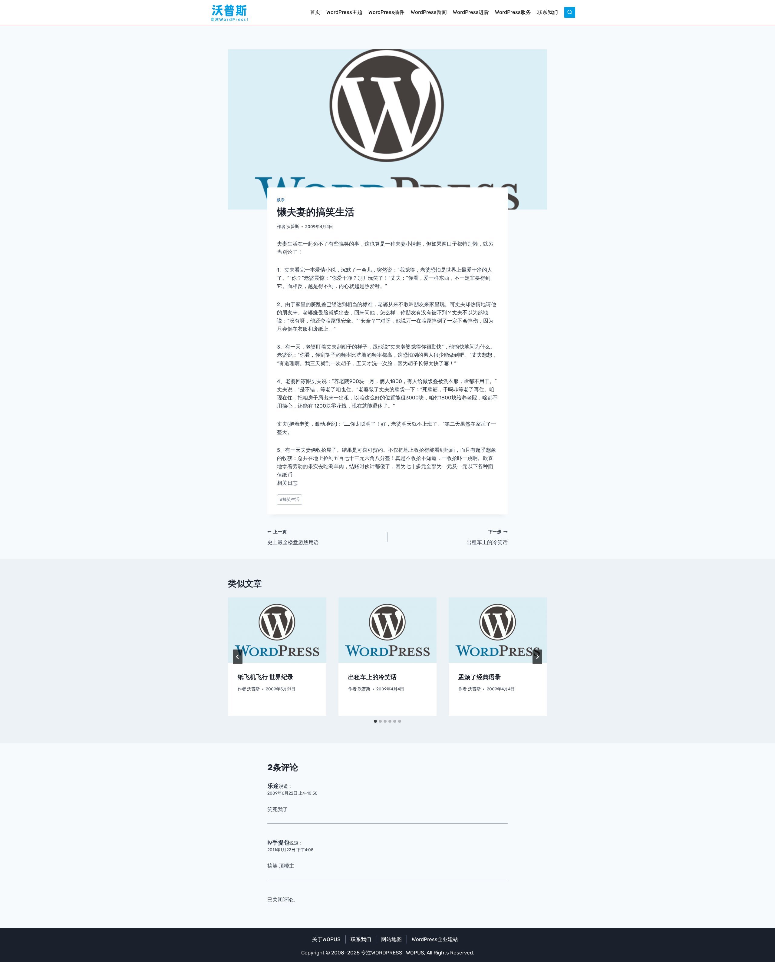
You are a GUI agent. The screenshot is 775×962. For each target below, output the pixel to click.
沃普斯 (292, 226)
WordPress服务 (513, 12)
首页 (315, 12)
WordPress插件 (386, 12)
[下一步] (537, 657)
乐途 (273, 785)
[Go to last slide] (237, 657)
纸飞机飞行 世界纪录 (265, 677)
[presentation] (277, 630)
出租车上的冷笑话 (487, 537)
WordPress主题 (344, 12)
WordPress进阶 (471, 12)
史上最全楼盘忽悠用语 (293, 537)
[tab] (375, 721)
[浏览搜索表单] (569, 12)
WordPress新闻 (429, 12)
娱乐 (281, 200)
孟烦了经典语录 (479, 677)
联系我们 (547, 12)
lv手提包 (278, 842)
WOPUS (415, 953)
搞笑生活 (289, 499)
